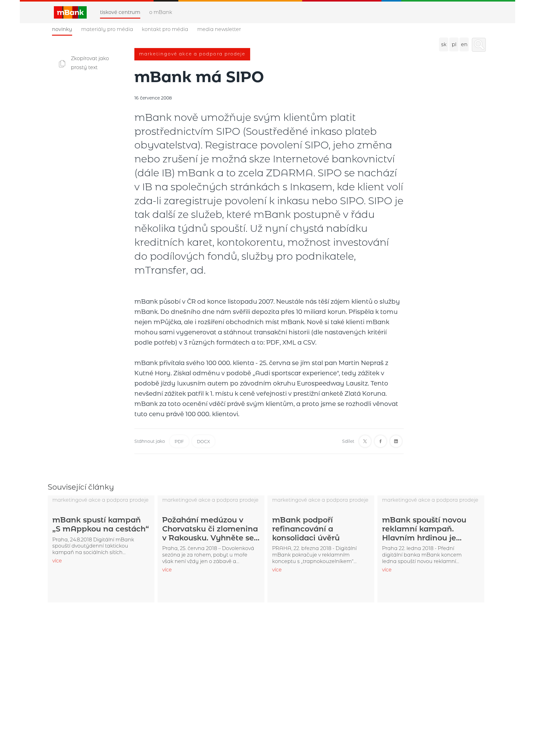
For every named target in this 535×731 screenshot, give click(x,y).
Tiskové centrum (120, 12)
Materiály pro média (107, 29)
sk (443, 44)
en (464, 44)
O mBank (160, 12)
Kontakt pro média (165, 29)
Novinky (62, 29)
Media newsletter (219, 29)
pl (454, 44)
